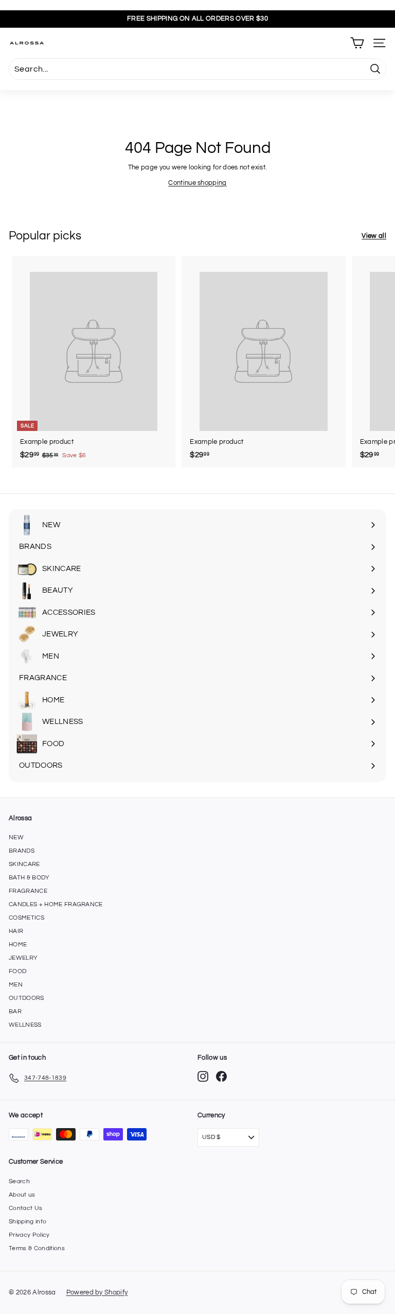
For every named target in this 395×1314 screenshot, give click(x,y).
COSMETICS (26, 917)
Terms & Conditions (37, 1248)
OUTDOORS (26, 998)
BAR (15, 1011)
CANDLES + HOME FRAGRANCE (56, 904)
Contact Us (25, 1208)
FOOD (17, 971)
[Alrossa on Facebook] (221, 1076)
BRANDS (21, 851)
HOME (18, 944)
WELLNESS (25, 1025)
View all (374, 235)
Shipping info (27, 1221)
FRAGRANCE (28, 891)
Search (19, 1181)
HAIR (16, 931)
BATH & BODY (29, 877)
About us (22, 1194)
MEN (16, 984)
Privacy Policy (29, 1235)
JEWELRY (23, 958)
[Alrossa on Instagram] (203, 1076)
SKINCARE (24, 864)
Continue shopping (197, 182)
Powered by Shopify (97, 1292)
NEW (16, 837)
